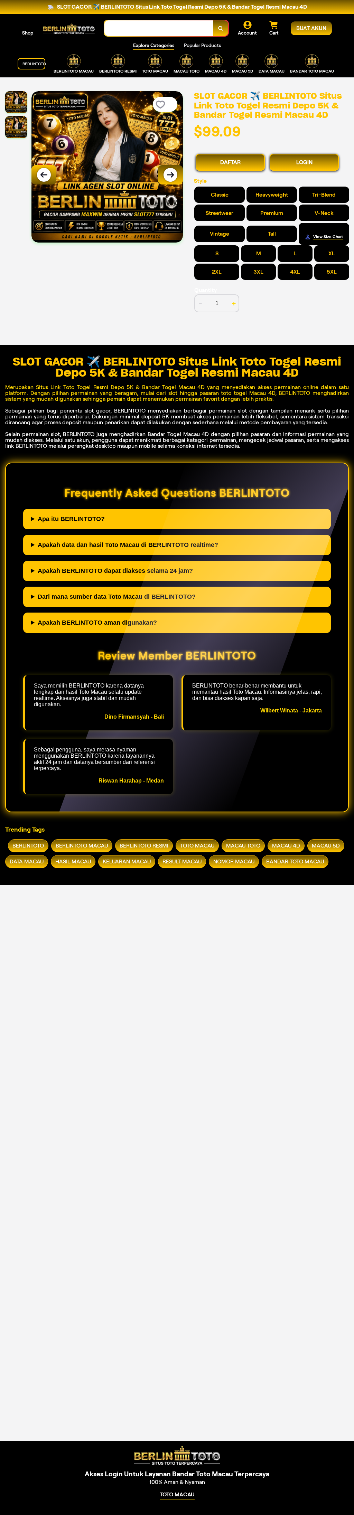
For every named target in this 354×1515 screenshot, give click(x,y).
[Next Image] (170, 174)
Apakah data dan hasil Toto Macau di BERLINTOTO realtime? (128, 544)
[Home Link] (69, 28)
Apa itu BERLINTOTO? (71, 518)
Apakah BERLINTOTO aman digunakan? (97, 622)
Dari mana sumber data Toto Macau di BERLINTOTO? (117, 596)
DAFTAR (230, 162)
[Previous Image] (43, 174)
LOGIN (304, 162)
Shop (27, 33)
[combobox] (158, 28)
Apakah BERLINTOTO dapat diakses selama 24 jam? (115, 570)
